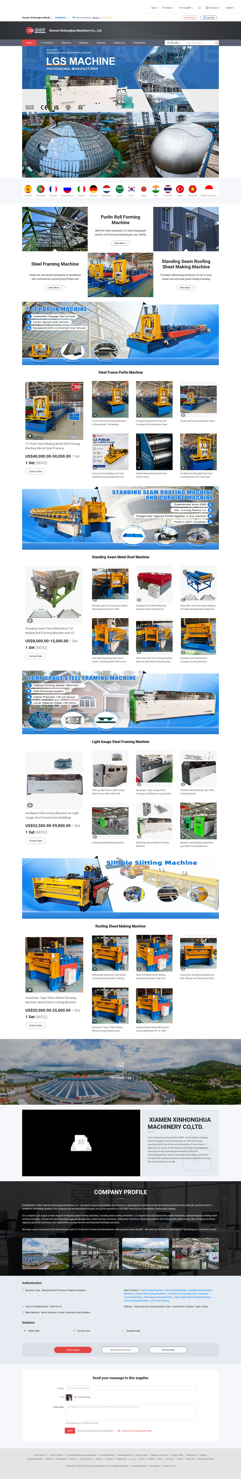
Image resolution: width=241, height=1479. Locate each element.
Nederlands (122, 1458)
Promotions (139, 42)
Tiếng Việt (190, 1458)
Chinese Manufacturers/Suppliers (81, 1455)
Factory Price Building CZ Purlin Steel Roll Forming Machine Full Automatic (108, 475)
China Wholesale (107, 1455)
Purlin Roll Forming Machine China (197, 420)
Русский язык (86, 1458)
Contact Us (119, 42)
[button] (118, 108)
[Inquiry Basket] (200, 7)
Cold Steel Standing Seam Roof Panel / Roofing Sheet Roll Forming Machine (109, 659)
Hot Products (40, 1455)
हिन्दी (159, 1458)
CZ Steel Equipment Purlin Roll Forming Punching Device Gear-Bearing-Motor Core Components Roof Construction (153, 422)
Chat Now (210, 17)
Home (29, 42)
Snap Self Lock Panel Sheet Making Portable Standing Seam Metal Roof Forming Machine (198, 607)
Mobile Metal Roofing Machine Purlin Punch (151, 475)
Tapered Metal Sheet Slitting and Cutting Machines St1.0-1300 (152, 1029)
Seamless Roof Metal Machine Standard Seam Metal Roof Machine (151, 607)
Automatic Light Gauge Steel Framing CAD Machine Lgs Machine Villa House (154, 792)
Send (69, 1430)
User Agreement (139, 1466)
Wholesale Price (125, 1455)
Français (73, 1458)
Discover (101, 42)
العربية (133, 1458)
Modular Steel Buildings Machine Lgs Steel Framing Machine (196, 844)
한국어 (142, 1458)
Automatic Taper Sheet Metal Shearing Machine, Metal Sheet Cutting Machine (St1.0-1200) (50, 1000)
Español (49, 1458)
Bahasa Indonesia (206, 1458)
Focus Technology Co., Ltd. (99, 1466)
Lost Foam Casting (159, 1300)
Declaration (154, 1466)
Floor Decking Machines (136, 1300)
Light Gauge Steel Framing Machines (192, 1297)
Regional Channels (159, 1455)
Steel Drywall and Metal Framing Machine (152, 844)
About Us (66, 42)
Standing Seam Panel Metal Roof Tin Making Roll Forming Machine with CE (49, 630)
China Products (56, 1455)
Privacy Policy (169, 1466)
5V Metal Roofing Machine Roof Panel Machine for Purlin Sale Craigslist (196, 475)
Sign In (154, 7)
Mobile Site (191, 1455)
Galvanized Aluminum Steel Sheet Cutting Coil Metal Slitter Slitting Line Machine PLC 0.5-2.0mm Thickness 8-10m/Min (109, 976)
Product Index (177, 1455)
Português (60, 1458)
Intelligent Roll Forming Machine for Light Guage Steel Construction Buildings (52, 815)
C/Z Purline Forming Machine (182, 1293)
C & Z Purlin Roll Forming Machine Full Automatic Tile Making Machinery (109, 422)
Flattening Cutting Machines (158, 1297)
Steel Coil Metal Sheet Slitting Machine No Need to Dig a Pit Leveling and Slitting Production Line (152, 976)
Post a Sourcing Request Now (135, 1430)
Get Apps (213, 7)
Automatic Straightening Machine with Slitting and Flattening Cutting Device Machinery (197, 976)
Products (48, 42)
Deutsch (109, 1458)
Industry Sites (142, 1455)
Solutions (84, 42)
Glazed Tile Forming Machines (150, 1293)
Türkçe (179, 1458)
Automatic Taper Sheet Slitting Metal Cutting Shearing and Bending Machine (107, 1029)
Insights (203, 1455)
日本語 (151, 1458)
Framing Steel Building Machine (108, 842)
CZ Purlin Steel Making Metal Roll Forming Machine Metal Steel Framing (52, 446)
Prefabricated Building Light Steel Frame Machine (197, 792)
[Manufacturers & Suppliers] (24, 6)
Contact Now (35, 471)
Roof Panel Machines (176, 1290)
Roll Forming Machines (152, 1290)
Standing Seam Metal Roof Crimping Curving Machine (193, 659)
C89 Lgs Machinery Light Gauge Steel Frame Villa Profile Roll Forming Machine (108, 792)
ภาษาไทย (169, 1458)
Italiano (99, 1458)
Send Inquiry (189, 17)
